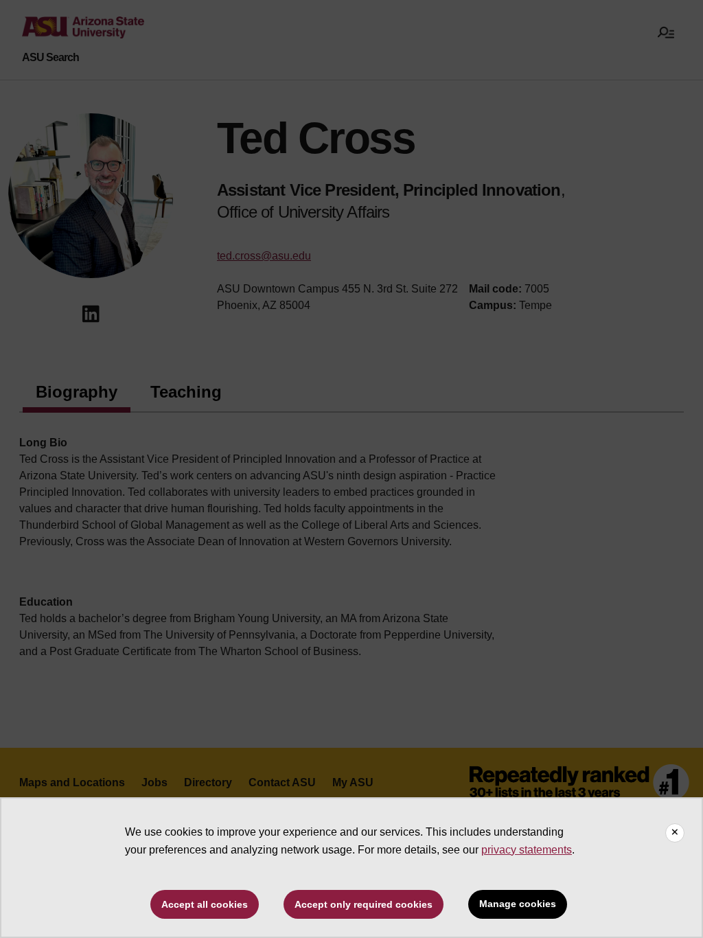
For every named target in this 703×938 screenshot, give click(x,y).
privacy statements (526, 850)
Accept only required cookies (364, 904)
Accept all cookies (204, 904)
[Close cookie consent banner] (674, 833)
